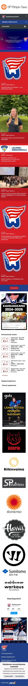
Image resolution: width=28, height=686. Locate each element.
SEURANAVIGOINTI (16, 16)
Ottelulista (5, 375)
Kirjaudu (5, 26)
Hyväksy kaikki (9, 676)
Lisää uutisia (14, 288)
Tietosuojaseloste (6, 653)
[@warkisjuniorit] (9, 605)
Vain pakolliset (19, 676)
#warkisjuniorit (14, 599)
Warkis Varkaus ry (14, 22)
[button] (2, 39)
